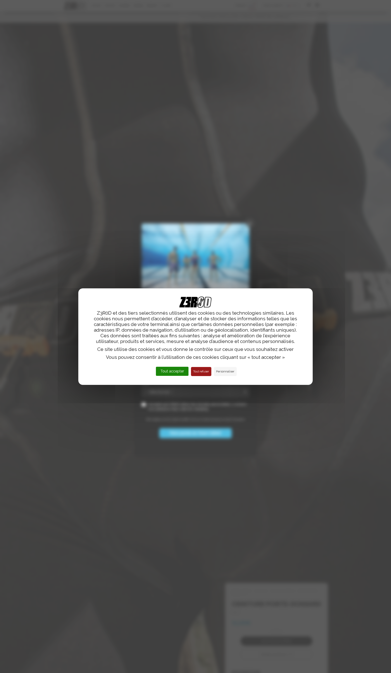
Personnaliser (225, 371)
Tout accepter (172, 371)
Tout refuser (201, 371)
